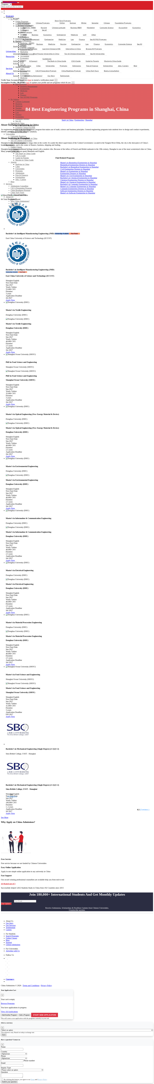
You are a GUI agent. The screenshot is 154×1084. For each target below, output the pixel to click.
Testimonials (64, 76)
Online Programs (24, 23)
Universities (19, 169)
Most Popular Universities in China (46, 54)
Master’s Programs (25, 32)
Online (62, 23)
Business (18, 104)
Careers (9, 930)
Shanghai (88, 120)
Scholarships (20, 177)
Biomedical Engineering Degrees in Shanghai (77, 165)
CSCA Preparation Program (21, 188)
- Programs (12, 11)
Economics (19, 117)
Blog (12, 182)
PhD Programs (21, 84)
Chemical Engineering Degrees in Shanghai (76, 180)
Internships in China (73, 49)
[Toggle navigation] (18, 2)
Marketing (91, 28)
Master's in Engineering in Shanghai (74, 171)
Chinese (107, 23)
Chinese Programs (43, 23)
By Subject (15, 99)
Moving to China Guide (24, 160)
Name (3, 1047)
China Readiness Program (20, 190)
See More (4, 817)
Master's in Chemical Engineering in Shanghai (77, 182)
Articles (13, 162)
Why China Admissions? (20, 201)
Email (3, 1063)
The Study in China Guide (56, 61)
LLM (84, 35)
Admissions (19, 173)
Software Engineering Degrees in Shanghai (76, 191)
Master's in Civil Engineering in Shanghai (76, 176)
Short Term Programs (63, 21)
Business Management (28, 86)
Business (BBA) (76, 28)
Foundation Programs (123, 23)
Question (4, 1072)
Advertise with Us (13, 951)
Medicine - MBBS (29, 28)
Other (93, 35)
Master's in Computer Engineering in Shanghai (78, 186)
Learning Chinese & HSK (51, 49)
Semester (95, 23)
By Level (16, 18)
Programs (19, 171)
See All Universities (97, 54)
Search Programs (12, 936)
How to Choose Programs (27, 49)
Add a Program (24, 1015)
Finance (23, 95)
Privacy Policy (46, 986)
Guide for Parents (22, 158)
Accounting (123, 28)
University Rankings (20, 54)
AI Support (33, 61)
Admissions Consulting (19, 186)
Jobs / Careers (20, 180)
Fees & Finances (21, 175)
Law (22, 93)
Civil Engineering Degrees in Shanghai (75, 169)
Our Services (11, 925)
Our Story (51, 76)
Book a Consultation (111, 71)
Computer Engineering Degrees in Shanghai (77, 189)
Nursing (18, 108)
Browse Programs (8, 1003)
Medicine (23, 78)
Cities (17, 167)
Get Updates (6, 904)
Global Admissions (13, 945)
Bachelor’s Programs (25, 25)
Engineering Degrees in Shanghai (73, 174)
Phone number (29, 1061)
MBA (25, 35)
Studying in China (22, 164)
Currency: (10, 979)
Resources (10, 56)
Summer (73, 23)
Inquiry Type (6, 1068)
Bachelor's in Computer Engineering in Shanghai (78, 184)
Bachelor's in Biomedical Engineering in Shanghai (79, 167)
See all (44, 30)
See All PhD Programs (28, 97)
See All (18, 121)
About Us (9, 197)
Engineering (24, 89)
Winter (84, 23)
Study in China (68, 120)
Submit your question (9, 1082)
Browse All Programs (94, 49)
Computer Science (22, 119)
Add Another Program (9, 1015)
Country (4, 1052)
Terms (33, 1079)
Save (4, 1035)
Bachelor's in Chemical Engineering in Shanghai (78, 178)
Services (9, 184)
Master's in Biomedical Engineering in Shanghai (78, 163)
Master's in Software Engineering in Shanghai (77, 193)
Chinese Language (22, 102)
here (29, 80)
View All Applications (9, 1012)
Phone (3, 1056)
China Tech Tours (17, 193)
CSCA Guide (20, 156)
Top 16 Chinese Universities (74, 54)
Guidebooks (46, 59)
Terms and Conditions (31, 986)
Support (16, 76)
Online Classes (18, 61)
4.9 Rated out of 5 (8, 884)
